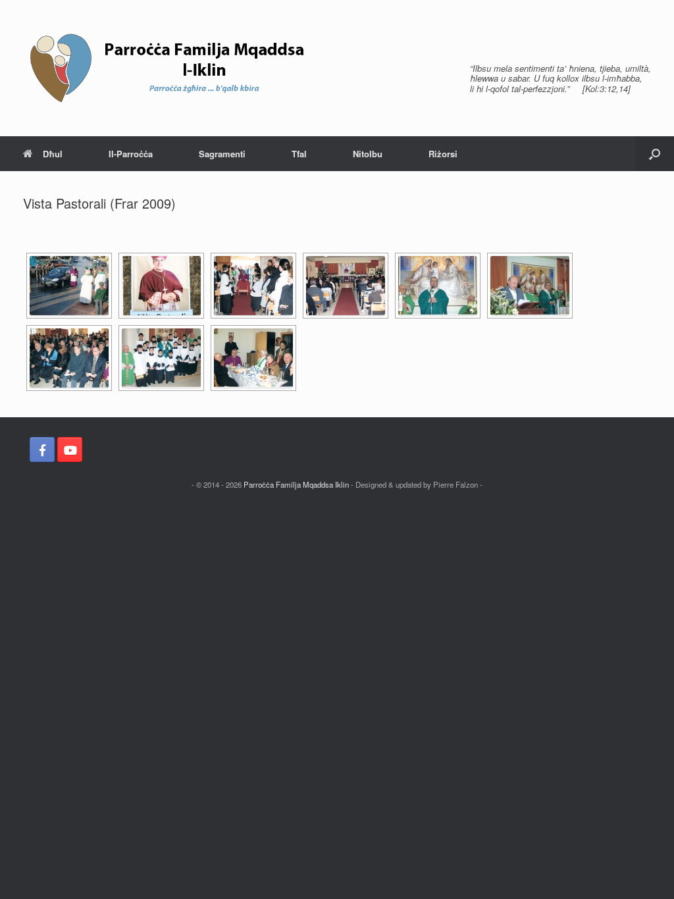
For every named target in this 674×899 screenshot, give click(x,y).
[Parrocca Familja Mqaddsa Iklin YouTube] (69, 449)
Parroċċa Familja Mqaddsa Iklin (296, 484)
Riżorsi (442, 153)
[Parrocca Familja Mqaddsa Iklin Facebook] (42, 449)
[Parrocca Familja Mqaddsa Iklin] (171, 68)
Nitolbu (367, 153)
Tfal (299, 153)
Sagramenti (222, 153)
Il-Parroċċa (131, 153)
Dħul (53, 153)
